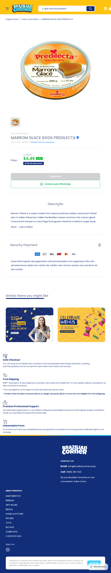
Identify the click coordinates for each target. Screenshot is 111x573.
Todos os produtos (30, 19)
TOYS (8, 522)
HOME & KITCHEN (14, 513)
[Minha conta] (105, 9)
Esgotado (55, 176)
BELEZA (9, 509)
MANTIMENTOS (13, 495)
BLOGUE (10, 527)
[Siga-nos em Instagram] (8, 550)
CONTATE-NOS (13, 536)
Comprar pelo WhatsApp (57, 184)
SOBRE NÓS (11, 531)
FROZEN (10, 518)
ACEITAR (94, 563)
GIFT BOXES (11, 504)
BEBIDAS (10, 500)
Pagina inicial (12, 19)
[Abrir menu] (7, 8)
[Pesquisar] (90, 8)
